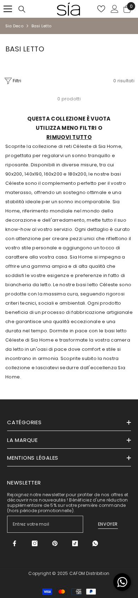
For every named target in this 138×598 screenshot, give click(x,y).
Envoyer (108, 524)
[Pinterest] (54, 543)
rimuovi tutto (69, 137)
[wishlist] (101, 9)
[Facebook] (14, 543)
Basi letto (41, 26)
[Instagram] (34, 543)
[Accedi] (115, 9)
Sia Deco (14, 26)
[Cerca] (22, 9)
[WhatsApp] (95, 543)
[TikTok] (75, 543)
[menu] (8, 9)
